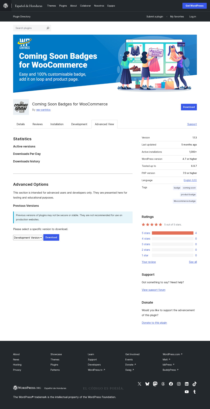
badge (177, 188)
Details (21, 124)
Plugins (54, 364)
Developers (94, 364)
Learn (91, 354)
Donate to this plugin (154, 322)
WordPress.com (173, 354)
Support (192, 124)
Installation (56, 124)
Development (79, 124)
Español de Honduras (55, 388)
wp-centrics (43, 109)
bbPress (169, 364)
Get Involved (132, 354)
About (16, 354)
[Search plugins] (48, 28)
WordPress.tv (96, 369)
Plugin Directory (22, 16)
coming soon (189, 188)
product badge (188, 194)
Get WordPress (195, 5)
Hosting (17, 364)
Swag (129, 369)
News (16, 359)
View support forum (153, 289)
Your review (149, 262)
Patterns (55, 369)
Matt (166, 359)
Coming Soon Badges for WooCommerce (70, 104)
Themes (55, 359)
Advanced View (104, 124)
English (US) (190, 180)
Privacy (17, 369)
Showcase (56, 354)
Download (189, 107)
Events (129, 359)
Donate (130, 364)
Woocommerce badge (185, 201)
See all (193, 262)
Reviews (37, 124)
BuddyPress (171, 369)
